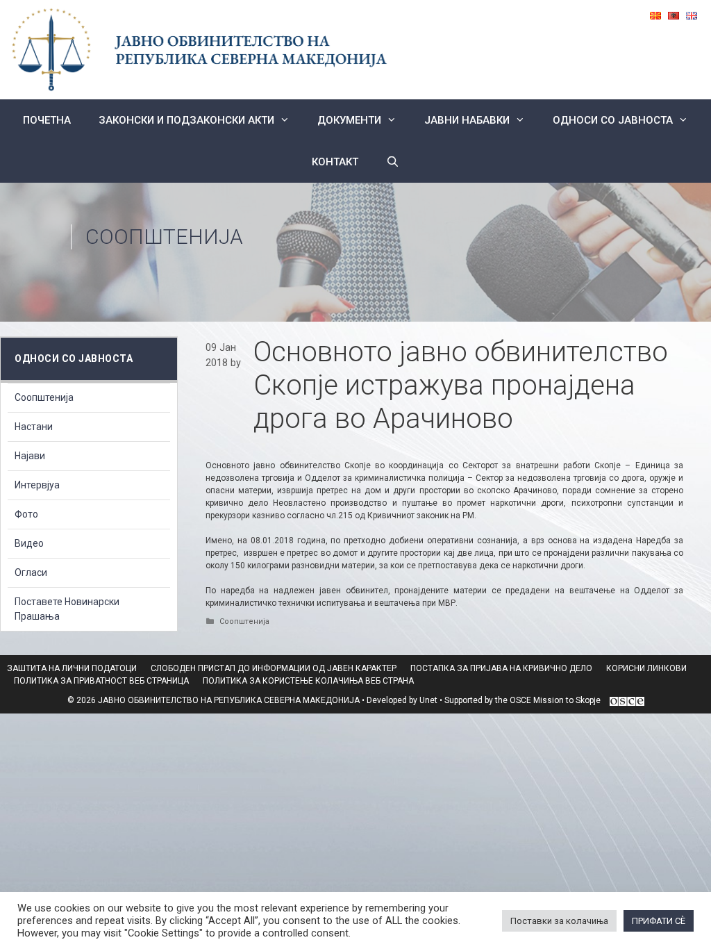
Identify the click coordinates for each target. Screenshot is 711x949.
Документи (349, 120)
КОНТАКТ (335, 162)
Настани (34, 426)
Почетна (47, 120)
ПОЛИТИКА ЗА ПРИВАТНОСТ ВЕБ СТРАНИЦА (101, 681)
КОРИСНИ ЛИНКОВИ (646, 668)
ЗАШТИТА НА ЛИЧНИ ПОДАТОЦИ (72, 668)
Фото (26, 514)
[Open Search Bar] (392, 162)
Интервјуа (37, 484)
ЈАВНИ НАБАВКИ (467, 120)
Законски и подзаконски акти (186, 120)
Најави (30, 455)
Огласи (31, 572)
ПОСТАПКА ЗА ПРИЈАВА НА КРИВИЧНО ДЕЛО (501, 668)
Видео (29, 543)
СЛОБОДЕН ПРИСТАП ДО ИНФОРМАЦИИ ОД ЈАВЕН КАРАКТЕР (273, 668)
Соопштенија (164, 236)
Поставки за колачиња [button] (559, 921)
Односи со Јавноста (613, 120)
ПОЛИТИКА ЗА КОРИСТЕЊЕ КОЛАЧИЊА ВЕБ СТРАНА (308, 681)
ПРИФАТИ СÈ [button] (658, 921)
